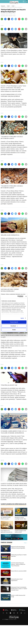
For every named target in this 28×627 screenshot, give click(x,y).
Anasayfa (3, 6)
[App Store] (8, 540)
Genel (13, 6)
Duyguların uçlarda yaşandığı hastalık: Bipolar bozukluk (19, 520)
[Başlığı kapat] (26, 296)
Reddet (14, 329)
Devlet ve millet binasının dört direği (18, 597)
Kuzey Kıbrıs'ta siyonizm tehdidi (18, 573)
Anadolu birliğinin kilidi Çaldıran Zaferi (20, 533)
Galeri (8, 6)
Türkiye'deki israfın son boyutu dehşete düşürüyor (12, 7)
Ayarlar (22, 318)
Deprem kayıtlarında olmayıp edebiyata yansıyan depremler (18, 549)
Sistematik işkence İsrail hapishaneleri (17, 581)
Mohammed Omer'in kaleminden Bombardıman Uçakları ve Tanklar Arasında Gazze (19, 590)
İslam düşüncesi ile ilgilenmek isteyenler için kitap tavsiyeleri (7, 533)
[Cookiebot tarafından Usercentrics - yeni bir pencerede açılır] (17, 296)
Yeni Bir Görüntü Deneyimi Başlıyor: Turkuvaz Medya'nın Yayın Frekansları (18, 566)
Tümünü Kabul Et (14, 322)
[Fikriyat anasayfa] (8, 538)
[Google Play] (14, 540)
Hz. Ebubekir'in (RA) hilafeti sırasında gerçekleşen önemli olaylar (5, 520)
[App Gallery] (20, 540)
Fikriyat (6, 621)
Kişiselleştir (13, 325)
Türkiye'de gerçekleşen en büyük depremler (19, 557)
